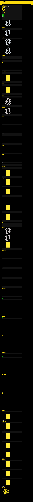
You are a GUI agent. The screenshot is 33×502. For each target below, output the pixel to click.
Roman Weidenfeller (4, 59)
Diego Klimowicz (4, 250)
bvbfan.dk (4, 1)
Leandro (3, 145)
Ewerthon (3, 125)
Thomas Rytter (3, 459)
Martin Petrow (3, 279)
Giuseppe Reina (4, 352)
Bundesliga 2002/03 (4, 6)
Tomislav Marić (3, 269)
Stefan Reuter (3, 83)
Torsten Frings (3, 95)
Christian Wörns (4, 74)
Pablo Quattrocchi (4, 288)
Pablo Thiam (3, 37)
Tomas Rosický (3, 55)
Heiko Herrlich (3, 154)
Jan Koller (3, 116)
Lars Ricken (3, 27)
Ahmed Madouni (4, 71)
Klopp (4, 10)
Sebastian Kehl (3, 430)
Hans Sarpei (3, 365)
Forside (4, 4)
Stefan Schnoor (4, 187)
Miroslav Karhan (4, 487)
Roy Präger (3, 259)
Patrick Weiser (3, 222)
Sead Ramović (3, 166)
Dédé (2, 62)
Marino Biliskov (3, 178)
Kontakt (4, 12)
